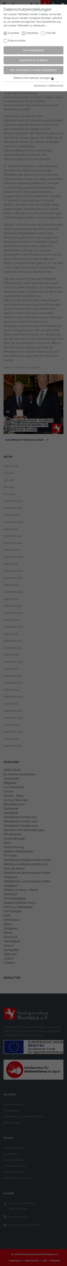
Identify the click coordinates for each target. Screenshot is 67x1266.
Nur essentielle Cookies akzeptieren (33, 70)
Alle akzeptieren (33, 50)
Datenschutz (56, 85)
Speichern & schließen (33, 60)
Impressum (40, 85)
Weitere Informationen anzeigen (32, 78)
